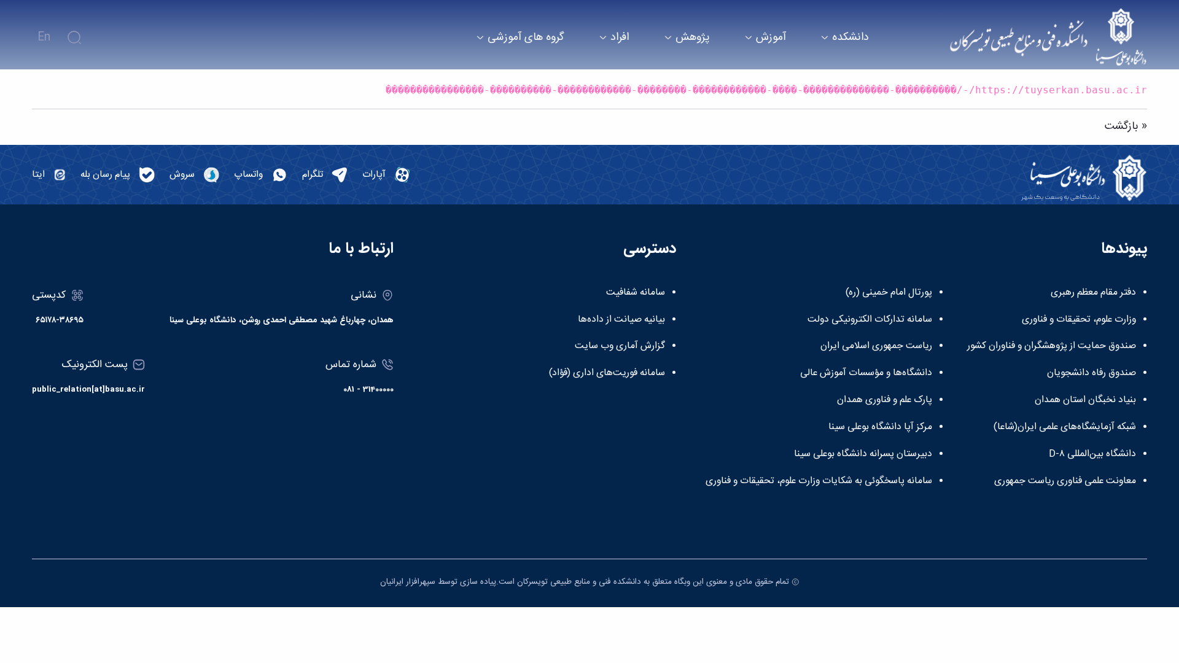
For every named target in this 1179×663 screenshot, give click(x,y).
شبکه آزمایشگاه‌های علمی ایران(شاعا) (1065, 427)
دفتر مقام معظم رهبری (1093, 293)
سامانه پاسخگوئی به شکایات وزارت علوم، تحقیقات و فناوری (819, 481)
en (43, 37)
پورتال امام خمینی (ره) (889, 293)
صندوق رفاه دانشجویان (1091, 373)
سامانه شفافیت (635, 293)
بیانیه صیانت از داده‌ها (621, 320)
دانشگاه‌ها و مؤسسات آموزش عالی (866, 373)
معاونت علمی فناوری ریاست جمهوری (1065, 481)
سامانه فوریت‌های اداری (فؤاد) (607, 373)
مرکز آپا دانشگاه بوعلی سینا (880, 427)
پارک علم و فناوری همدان (884, 400)
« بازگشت (1126, 126)
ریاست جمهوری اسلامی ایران (876, 346)
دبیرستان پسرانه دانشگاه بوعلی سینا (863, 454)
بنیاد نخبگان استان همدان (1085, 400)
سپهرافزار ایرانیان (407, 582)
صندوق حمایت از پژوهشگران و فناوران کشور (1051, 346)
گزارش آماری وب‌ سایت (620, 346)
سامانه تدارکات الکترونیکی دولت (869, 320)
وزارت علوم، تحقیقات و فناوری (1079, 320)
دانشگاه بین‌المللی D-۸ (1092, 454)
